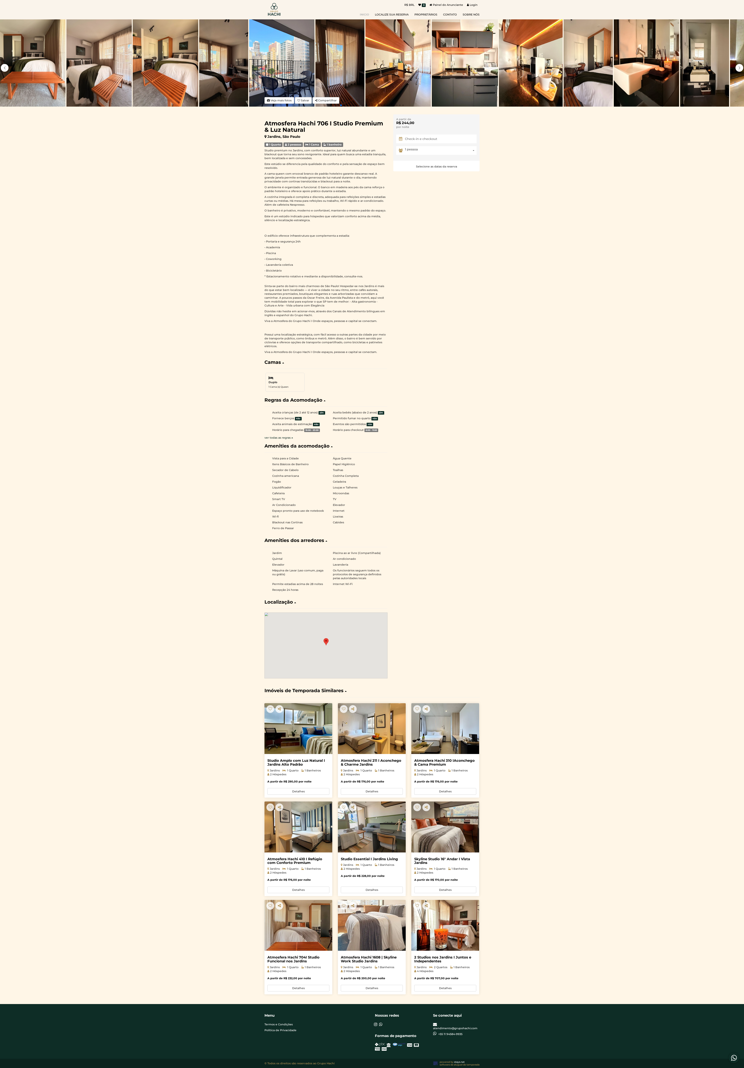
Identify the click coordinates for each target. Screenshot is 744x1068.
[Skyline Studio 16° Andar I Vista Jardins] (445, 826)
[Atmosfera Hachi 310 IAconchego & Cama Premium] (445, 728)
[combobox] (441, 150)
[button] (739, 68)
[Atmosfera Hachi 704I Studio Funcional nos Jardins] (298, 925)
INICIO (364, 14)
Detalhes (298, 791)
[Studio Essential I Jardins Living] (372, 826)
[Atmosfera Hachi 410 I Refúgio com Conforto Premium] (298, 826)
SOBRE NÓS (471, 14)
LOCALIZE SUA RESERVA (392, 14)
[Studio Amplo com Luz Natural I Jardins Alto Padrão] (298, 728)
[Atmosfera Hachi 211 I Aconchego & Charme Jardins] (372, 728)
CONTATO (450, 14)
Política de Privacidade (280, 1030)
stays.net (459, 1061)
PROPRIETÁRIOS (425, 14)
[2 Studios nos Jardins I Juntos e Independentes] (445, 925)
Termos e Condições (278, 1024)
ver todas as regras (277, 437)
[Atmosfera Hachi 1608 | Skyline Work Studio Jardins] (372, 925)
